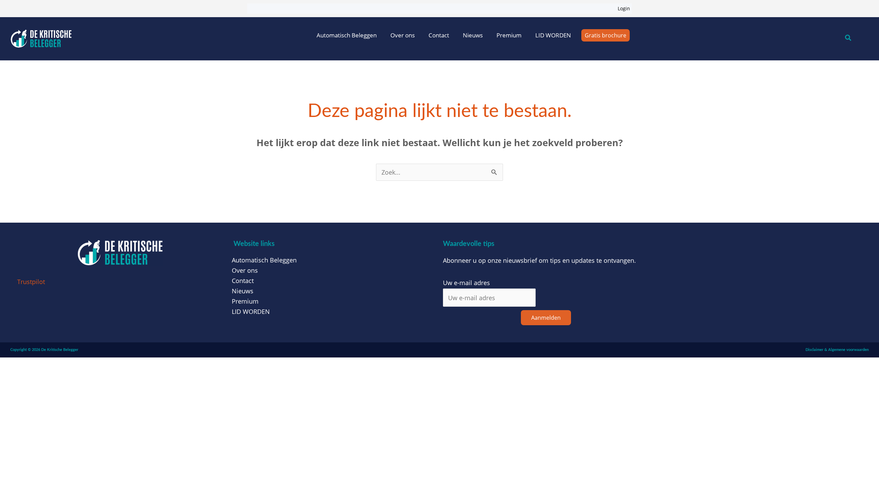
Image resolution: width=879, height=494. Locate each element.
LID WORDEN (553, 35)
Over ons (402, 35)
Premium (509, 35)
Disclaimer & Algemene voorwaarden (837, 350)
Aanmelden (546, 317)
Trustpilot (31, 282)
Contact (439, 35)
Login (624, 8)
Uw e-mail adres (466, 283)
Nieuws (473, 35)
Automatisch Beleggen (347, 35)
